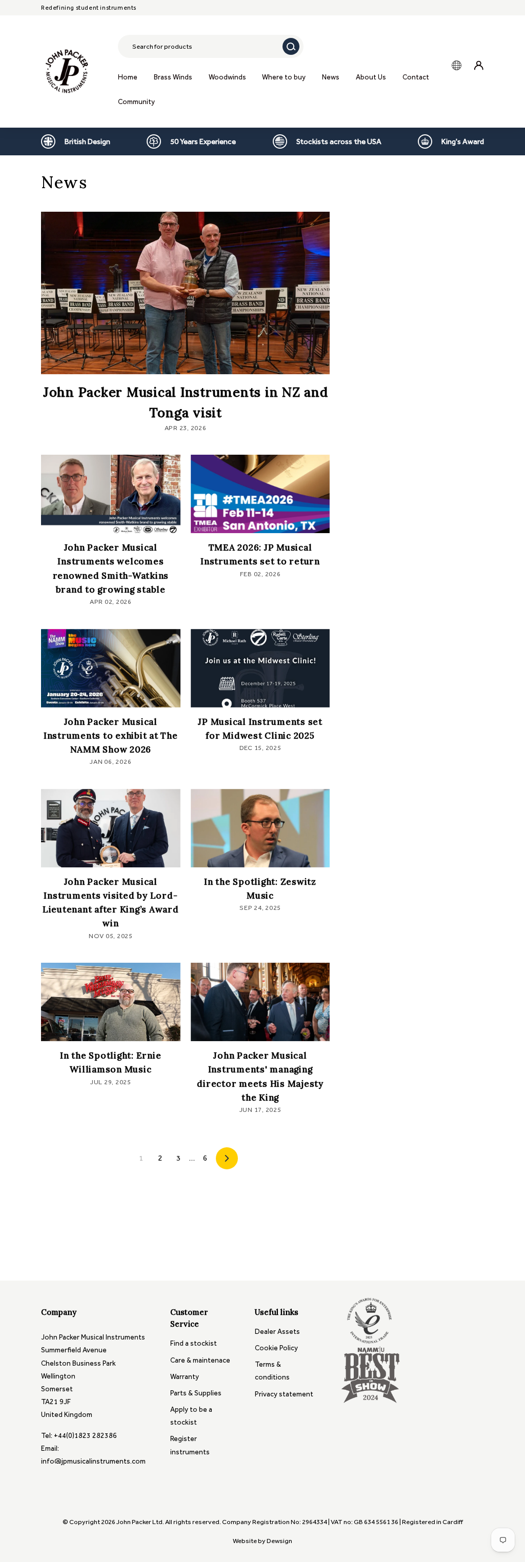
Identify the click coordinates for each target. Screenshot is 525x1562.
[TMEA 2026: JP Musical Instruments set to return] (260, 494)
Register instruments (190, 1445)
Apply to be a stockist (191, 1416)
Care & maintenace (200, 1360)
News (330, 77)
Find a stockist (193, 1343)
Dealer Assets (277, 1331)
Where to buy (284, 77)
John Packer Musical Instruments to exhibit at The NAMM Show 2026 (111, 735)
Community (136, 101)
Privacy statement (284, 1394)
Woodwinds (227, 77)
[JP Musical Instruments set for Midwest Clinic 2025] (260, 668)
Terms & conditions (272, 1371)
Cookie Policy (276, 1348)
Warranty (184, 1376)
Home (127, 77)
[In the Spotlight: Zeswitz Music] (260, 828)
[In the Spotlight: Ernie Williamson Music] (110, 1002)
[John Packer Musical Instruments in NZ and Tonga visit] (185, 293)
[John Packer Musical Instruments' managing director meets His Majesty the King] (260, 1002)
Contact (415, 77)
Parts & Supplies (195, 1393)
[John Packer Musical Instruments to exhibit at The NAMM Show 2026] (110, 668)
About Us (371, 77)
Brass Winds (173, 77)
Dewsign (279, 1541)
